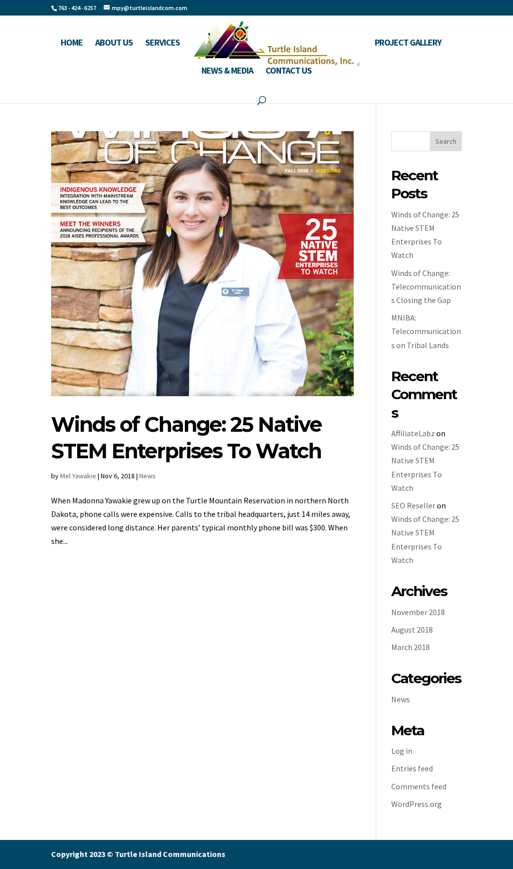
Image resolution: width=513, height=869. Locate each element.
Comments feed (418, 786)
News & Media (227, 71)
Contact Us (289, 71)
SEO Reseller (413, 505)
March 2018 (410, 647)
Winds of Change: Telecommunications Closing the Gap (426, 286)
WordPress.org (416, 804)
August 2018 (412, 630)
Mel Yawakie (78, 475)
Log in (401, 751)
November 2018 (418, 612)
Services (162, 43)
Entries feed (412, 768)
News (147, 475)
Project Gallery (408, 43)
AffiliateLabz (413, 433)
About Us (114, 43)
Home (72, 43)
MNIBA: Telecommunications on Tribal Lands (426, 331)
